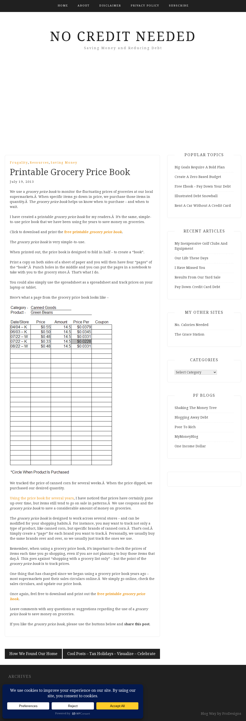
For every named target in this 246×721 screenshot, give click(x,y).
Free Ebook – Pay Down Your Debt (203, 186)
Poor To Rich (185, 427)
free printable (93, 232)
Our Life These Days (191, 258)
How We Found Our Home (33, 653)
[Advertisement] (123, 109)
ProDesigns (231, 713)
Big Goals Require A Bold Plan (200, 167)
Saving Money (64, 162)
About (84, 5)
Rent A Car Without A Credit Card (203, 205)
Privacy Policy (145, 5)
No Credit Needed (123, 36)
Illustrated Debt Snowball (196, 196)
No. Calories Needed (192, 325)
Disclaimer (110, 5)
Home (63, 5)
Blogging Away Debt (191, 417)
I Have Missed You (190, 268)
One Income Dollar (190, 446)
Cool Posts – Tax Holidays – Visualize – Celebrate (111, 653)
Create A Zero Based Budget (198, 177)
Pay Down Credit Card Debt (197, 287)
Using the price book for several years (42, 498)
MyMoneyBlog (186, 436)
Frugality (19, 162)
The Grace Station (189, 334)
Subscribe (179, 5)
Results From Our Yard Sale (198, 277)
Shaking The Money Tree (196, 408)
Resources (39, 162)
